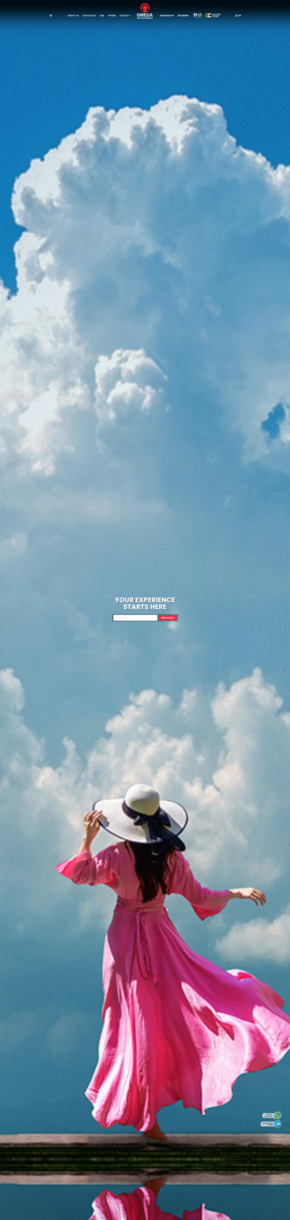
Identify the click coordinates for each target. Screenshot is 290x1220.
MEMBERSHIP (167, 15)
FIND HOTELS (167, 618)
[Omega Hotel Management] (145, 11)
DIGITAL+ (125, 15)
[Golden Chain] (213, 15)
